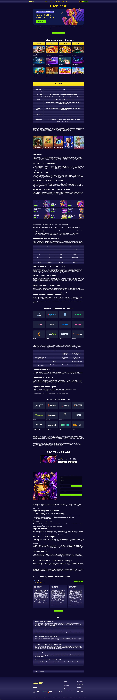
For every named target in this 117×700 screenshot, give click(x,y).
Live (51, 43)
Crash (64, 43)
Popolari (38, 43)
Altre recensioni (58, 610)
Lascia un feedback (78, 581)
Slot (77, 43)
